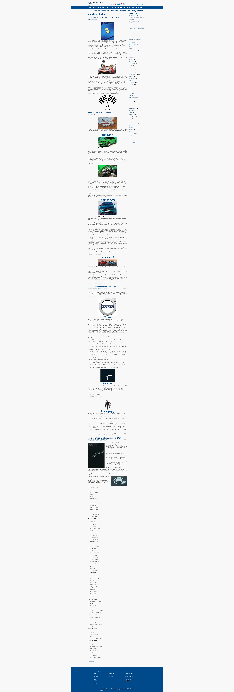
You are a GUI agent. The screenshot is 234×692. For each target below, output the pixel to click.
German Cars (131, 84)
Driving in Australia (132, 67)
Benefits (134, 7)
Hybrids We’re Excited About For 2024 (104, 438)
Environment (131, 76)
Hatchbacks (131, 87)
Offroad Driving (132, 114)
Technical (130, 129)
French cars (131, 80)
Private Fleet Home (95, 3)
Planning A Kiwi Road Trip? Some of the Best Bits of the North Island (136, 22)
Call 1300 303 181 (140, 4)
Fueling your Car (132, 82)
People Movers (132, 116)
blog (94, 288)
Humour (130, 93)
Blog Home (131, 59)
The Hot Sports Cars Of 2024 (134, 30)
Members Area (135, 1)
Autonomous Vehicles (133, 52)
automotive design (132, 50)
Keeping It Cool (132, 32)
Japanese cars (131, 99)
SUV (129, 125)
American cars (131, 46)
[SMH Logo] (117, 4)
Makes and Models (93, 114)
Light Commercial (132, 104)
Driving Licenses (132, 69)
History (130, 89)
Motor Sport (95, 19)
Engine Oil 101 (131, 37)
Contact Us (141, 7)
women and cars (132, 142)
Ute (129, 135)
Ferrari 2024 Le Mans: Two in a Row (103, 17)
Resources (141, 1)
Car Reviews (127, 7)
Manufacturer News (91, 19)
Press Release (129, 3)
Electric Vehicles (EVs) (103, 288)
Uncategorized (132, 133)
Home (90, 7)
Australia (130, 48)
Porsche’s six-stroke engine (134, 15)
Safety (130, 118)
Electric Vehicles (97, 288)
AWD (130, 55)
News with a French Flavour (100, 112)
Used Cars (113, 7)
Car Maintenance (132, 63)
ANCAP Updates (132, 25)
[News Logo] (123, 4)
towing (130, 131)
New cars (91, 289)
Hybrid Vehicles (94, 440)
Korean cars (131, 101)
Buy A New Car (98, 439)
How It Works (104, 7)
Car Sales (131, 65)
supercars (131, 121)
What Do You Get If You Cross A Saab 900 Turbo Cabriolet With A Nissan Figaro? (137, 27)
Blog (145, 1)
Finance (119, 7)
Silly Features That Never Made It (135, 35)
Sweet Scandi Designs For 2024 (102, 287)
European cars (132, 78)
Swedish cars (95, 289)
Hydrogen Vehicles (132, 97)
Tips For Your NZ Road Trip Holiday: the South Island (136, 18)
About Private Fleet (132, 44)
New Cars (96, 7)
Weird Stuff (131, 140)
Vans (130, 138)
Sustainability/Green (133, 123)
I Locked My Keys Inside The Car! (135, 39)
